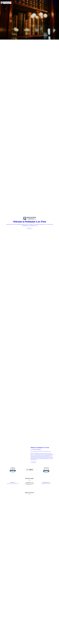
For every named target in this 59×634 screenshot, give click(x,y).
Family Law (22, 1)
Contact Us (56, 3)
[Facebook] (1, 6)
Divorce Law (27, 1)
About (17, 1)
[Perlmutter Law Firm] (6, 2)
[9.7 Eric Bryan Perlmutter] (12, 472)
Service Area (56, 1)
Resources (51, 1)
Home (15, 1)
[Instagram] (6, 6)
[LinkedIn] (4, 6)
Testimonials (46, 1)
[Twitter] (3, 6)
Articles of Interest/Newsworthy (37, 1)
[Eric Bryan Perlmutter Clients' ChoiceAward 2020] (46, 472)
